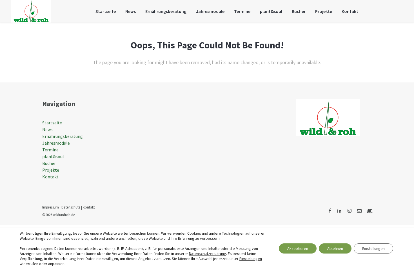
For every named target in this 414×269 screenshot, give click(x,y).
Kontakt (50, 177)
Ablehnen (335, 248)
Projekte (50, 170)
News (47, 129)
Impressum (50, 207)
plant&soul (53, 156)
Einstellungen (250, 258)
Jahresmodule (56, 143)
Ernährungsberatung (62, 136)
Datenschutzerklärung (207, 253)
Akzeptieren (297, 248)
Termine (50, 150)
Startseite (52, 122)
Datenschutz (70, 207)
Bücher (49, 163)
